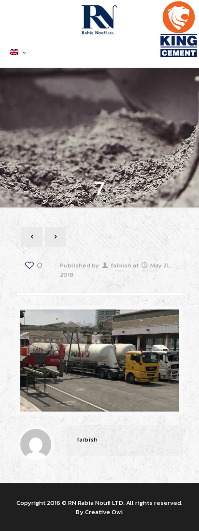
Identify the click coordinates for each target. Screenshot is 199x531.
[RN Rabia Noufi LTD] (99, 19)
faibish (121, 265)
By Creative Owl (99, 511)
